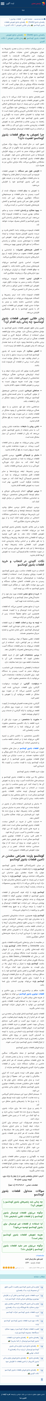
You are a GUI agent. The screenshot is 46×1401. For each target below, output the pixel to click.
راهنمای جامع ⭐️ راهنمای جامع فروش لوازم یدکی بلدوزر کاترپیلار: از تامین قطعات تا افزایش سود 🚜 (21, 1362)
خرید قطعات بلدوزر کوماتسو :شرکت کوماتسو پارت (22, 1314)
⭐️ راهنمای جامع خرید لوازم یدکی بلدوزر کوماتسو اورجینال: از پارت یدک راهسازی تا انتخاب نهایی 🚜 (23, 1350)
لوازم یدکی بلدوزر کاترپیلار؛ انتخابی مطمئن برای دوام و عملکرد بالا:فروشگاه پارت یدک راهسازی (22, 1305)
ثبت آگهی (10, 3)
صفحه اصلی (28, 19)
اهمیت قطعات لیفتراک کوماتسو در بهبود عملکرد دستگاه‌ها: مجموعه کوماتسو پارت (22, 1331)
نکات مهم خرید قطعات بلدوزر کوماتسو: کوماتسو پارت (21, 1322)
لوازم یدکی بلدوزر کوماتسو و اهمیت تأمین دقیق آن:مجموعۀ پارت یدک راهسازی (22, 1289)
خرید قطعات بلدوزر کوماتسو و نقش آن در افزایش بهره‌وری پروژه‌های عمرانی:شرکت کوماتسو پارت (21, 1297)
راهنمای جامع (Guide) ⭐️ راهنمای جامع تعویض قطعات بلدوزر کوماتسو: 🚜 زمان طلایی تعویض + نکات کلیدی (24, 24)
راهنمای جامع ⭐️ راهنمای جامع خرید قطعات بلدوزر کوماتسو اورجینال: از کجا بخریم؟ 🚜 (23, 1339)
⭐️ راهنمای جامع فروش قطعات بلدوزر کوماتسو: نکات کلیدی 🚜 (21, 1372)
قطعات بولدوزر (16, 19)
